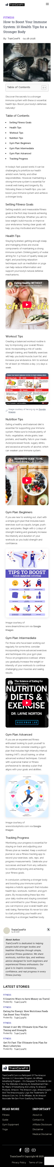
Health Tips (15, 127)
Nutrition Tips (16, 138)
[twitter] (48, 929)
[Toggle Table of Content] (42, 87)
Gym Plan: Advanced (20, 153)
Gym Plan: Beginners (20, 143)
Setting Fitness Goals (20, 122)
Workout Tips (16, 133)
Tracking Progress (18, 158)
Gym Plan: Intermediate (21, 148)
